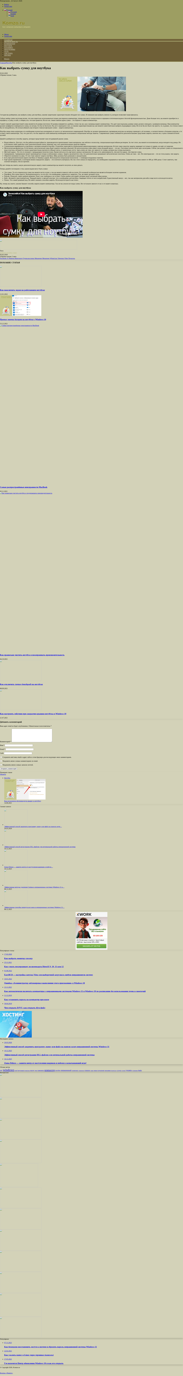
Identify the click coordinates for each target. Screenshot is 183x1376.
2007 (1, 1070)
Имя (2, 745)
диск (36, 1070)
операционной (66, 1070)
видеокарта (21, 1070)
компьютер (49, 1070)
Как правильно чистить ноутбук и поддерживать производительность (32, 655)
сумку (14, 253)
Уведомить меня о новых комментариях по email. (20, 761)
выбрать (3, 253)
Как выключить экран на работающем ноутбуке (22, 290)
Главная (3, 63)
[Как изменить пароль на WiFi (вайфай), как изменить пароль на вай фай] (20, 1139)
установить (135, 1070)
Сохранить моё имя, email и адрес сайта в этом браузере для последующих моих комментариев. (37, 757)
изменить (41, 1070)
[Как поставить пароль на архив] (20, 1271)
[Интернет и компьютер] (15, 31)
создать (119, 1070)
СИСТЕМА (8, 53)
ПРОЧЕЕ (7, 55)
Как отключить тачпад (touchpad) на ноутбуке (21, 684)
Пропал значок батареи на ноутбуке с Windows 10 (23, 319)
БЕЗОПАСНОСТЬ (11, 42)
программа (108, 1070)
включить (27, 1070)
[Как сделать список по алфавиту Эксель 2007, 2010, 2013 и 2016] (20, 1250)
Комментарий (5, 741)
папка (92, 1070)
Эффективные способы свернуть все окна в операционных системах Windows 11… (34, 907)
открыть (87, 1070)
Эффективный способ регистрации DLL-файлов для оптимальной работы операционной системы (40, 847)
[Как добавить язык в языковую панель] (20, 1229)
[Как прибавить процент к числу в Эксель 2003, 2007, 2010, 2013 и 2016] (20, 1292)
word (16, 1070)
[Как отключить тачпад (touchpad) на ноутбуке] (20, 680)
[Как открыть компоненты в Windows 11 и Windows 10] (20, 1207)
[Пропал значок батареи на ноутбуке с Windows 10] (20, 315)
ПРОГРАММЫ (9, 49)
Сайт (2, 753)
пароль (96, 1070)
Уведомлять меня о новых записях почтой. (18, 765)
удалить (129, 1070)
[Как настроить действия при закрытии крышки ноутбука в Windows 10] (20, 709)
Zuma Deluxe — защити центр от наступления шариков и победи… (28, 867)
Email (2, 749)
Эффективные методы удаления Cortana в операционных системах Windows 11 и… (34, 887)
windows (8, 1070)
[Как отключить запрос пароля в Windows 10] (20, 1117)
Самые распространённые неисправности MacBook (23, 487)
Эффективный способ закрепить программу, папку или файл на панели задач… (33, 826)
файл (140, 1070)
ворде (32, 1070)
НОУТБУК (8, 46)
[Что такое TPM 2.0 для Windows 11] (20, 1337)
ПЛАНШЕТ (8, 47)
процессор (113, 1070)
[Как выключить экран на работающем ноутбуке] (20, 286)
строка (123, 1070)
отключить (75, 1070)
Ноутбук (9, 63)
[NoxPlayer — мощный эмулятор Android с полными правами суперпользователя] (20, 1316)
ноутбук (9, 253)
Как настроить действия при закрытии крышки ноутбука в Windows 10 (33, 714)
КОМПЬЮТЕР (9, 44)
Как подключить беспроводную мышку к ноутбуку (22, 801)
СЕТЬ (6, 51)
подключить (101, 1070)
